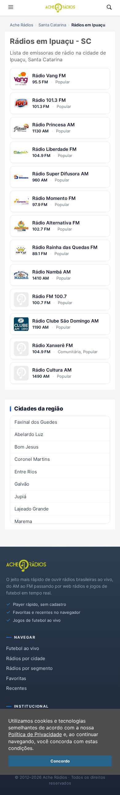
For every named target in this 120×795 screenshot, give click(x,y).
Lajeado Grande (31, 509)
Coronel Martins (32, 459)
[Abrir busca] (109, 8)
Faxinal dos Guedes (35, 422)
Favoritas (16, 678)
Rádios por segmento (29, 668)
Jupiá (20, 496)
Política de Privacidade (35, 734)
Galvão (21, 484)
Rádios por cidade (25, 658)
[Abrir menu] (11, 8)
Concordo (60, 761)
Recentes (16, 688)
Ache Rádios (21, 24)
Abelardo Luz (28, 434)
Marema (23, 521)
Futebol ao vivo (22, 648)
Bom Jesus (26, 447)
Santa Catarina (52, 24)
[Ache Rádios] (60, 8)
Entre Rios (25, 472)
